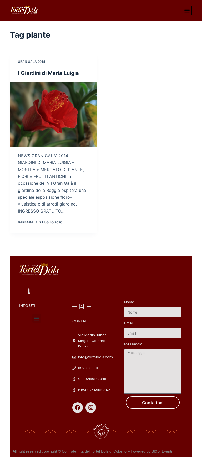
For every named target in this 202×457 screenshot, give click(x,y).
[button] (187, 10)
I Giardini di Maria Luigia (48, 73)
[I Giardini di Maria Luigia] (53, 114)
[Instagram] (90, 407)
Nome (129, 302)
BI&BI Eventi (162, 451)
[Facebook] (77, 407)
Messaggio (133, 344)
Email (128, 323)
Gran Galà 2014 (31, 62)
